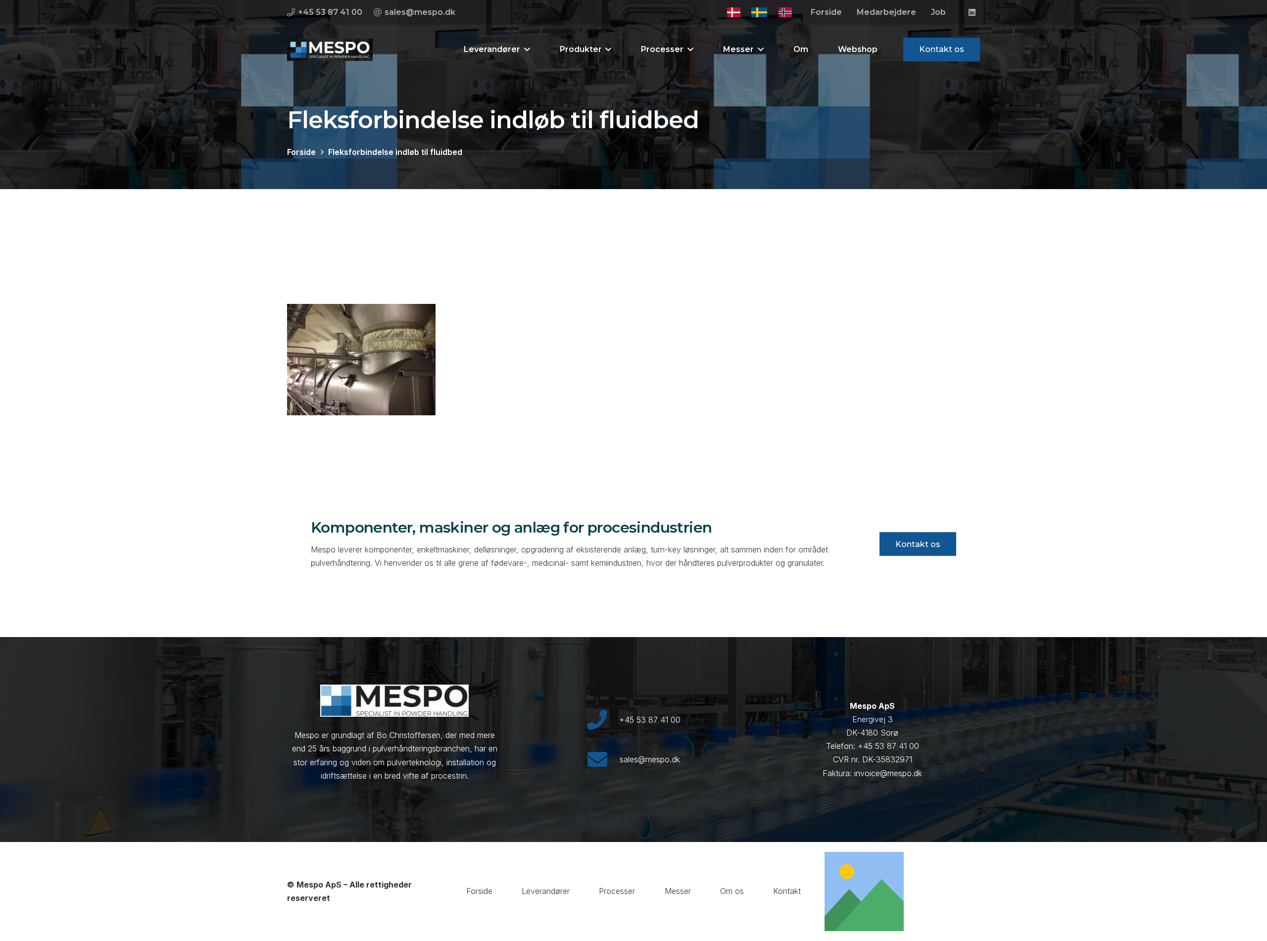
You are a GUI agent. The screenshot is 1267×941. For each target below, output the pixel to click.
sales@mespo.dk (650, 759)
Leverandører (546, 891)
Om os (732, 891)
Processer (617, 891)
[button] (525, 49)
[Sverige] (759, 12)
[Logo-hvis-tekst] (330, 50)
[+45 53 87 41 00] (602, 720)
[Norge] (785, 12)
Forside (479, 891)
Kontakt (787, 891)
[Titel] (864, 891)
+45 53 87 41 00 (650, 720)
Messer (678, 891)
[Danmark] (733, 12)
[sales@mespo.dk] (603, 759)
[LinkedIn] (972, 12)
